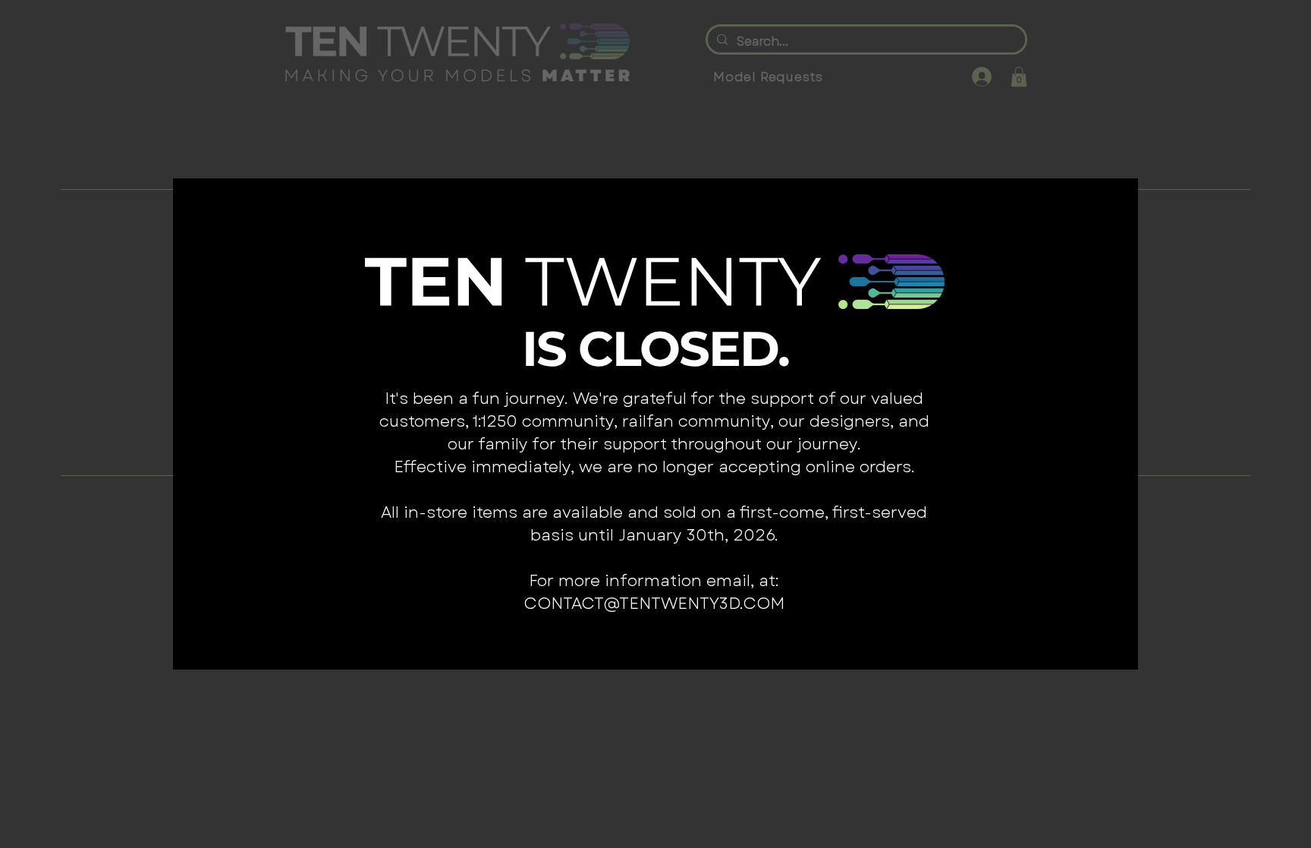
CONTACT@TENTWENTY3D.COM (653, 603)
